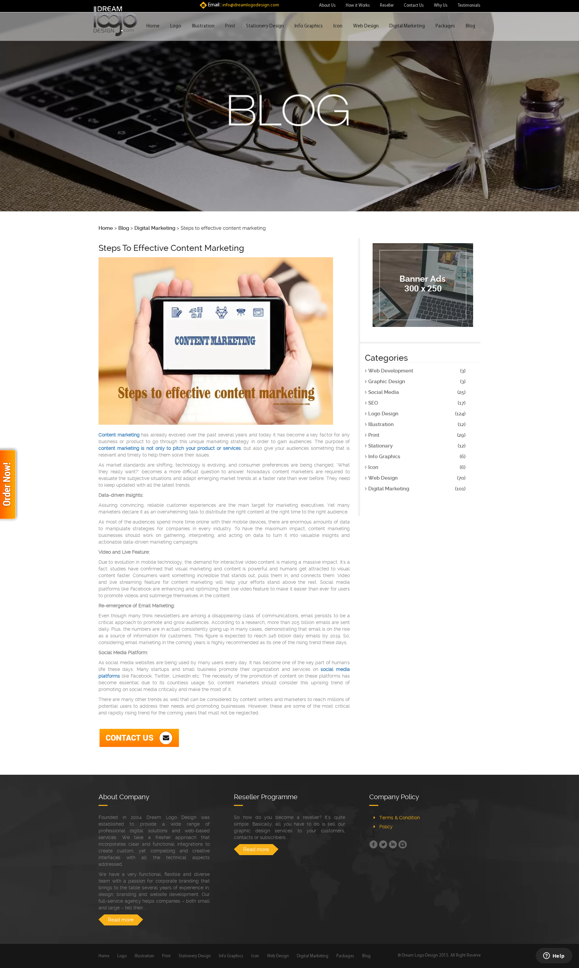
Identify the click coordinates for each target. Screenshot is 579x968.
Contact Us (414, 5)
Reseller (387, 5)
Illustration (203, 26)
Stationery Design (265, 26)
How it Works (358, 5)
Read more (121, 920)
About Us (327, 5)
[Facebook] (373, 844)
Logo (175, 26)
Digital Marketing (407, 26)
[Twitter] (383, 844)
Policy (386, 826)
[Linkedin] (393, 844)
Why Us (441, 5)
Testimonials (469, 5)
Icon (337, 26)
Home (152, 26)
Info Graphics (309, 26)
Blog (470, 26)
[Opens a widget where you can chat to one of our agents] (553, 956)
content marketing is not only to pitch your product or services (170, 448)
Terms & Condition (399, 817)
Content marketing (119, 434)
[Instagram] (402, 844)
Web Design (366, 26)
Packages (445, 26)
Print (230, 26)
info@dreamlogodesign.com (250, 5)
